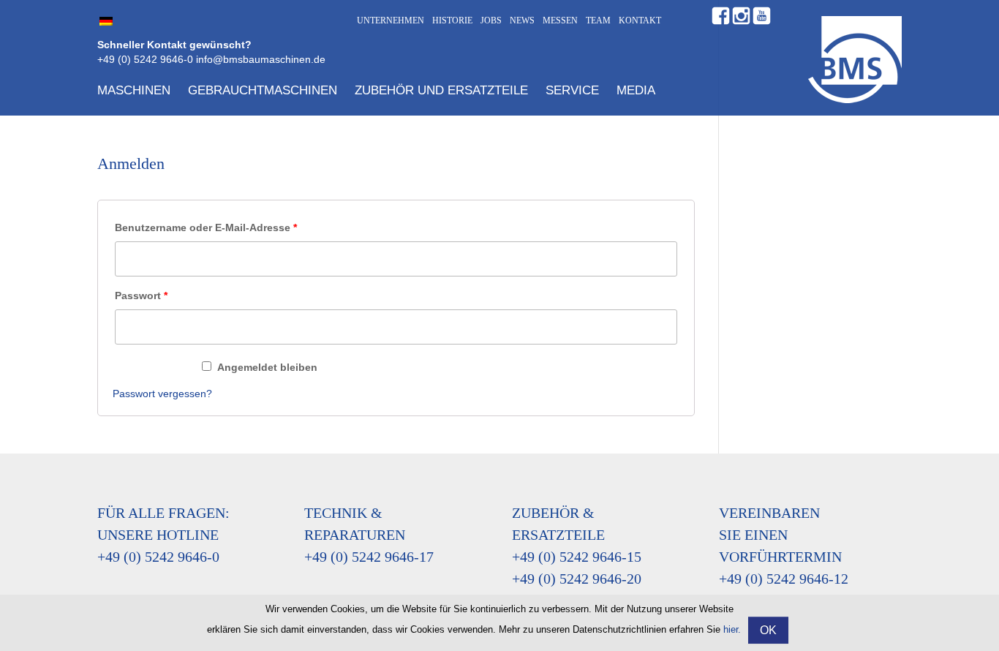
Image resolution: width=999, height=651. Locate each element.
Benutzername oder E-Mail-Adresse (206, 227)
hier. (732, 629)
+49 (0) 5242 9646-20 (576, 579)
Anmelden (153, 367)
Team (598, 20)
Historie (452, 20)
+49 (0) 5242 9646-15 (576, 557)
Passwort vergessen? (162, 393)
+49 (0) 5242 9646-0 (145, 59)
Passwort (141, 295)
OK (768, 630)
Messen (560, 20)
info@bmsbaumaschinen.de (260, 59)
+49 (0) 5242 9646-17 (369, 557)
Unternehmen (390, 20)
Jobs (491, 20)
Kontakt (640, 20)
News (522, 20)
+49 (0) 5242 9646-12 (783, 579)
